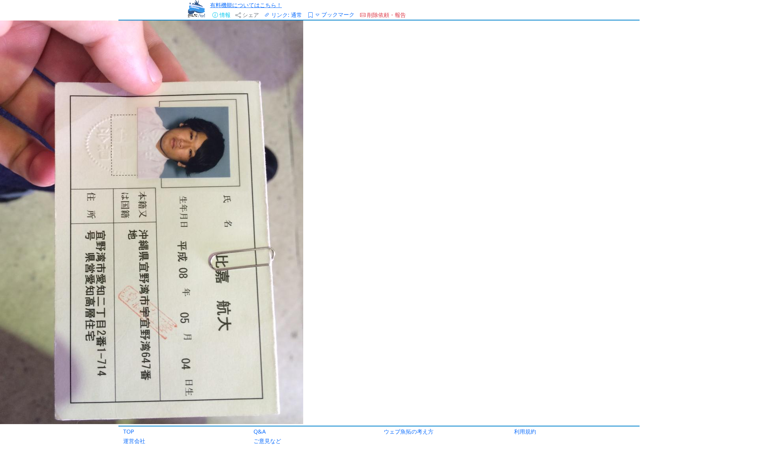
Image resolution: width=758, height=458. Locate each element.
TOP (128, 431)
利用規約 (525, 431)
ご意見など (267, 441)
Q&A (259, 431)
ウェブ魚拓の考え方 (408, 431)
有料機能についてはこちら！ (246, 5)
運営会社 (134, 441)
